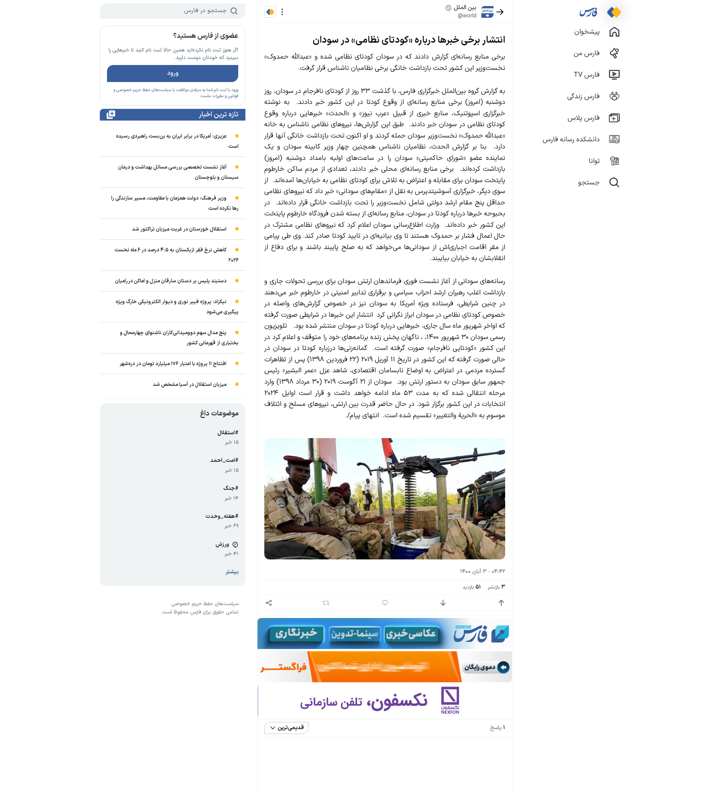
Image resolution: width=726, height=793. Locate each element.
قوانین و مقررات (225, 96)
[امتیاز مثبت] (501, 603)
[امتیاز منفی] (443, 603)
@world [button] (467, 16)
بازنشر (496, 587)
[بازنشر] (326, 602)
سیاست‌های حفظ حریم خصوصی (143, 90)
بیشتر (232, 572)
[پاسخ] (385, 603)
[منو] (282, 12)
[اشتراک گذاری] (268, 603)
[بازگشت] (500, 12)
